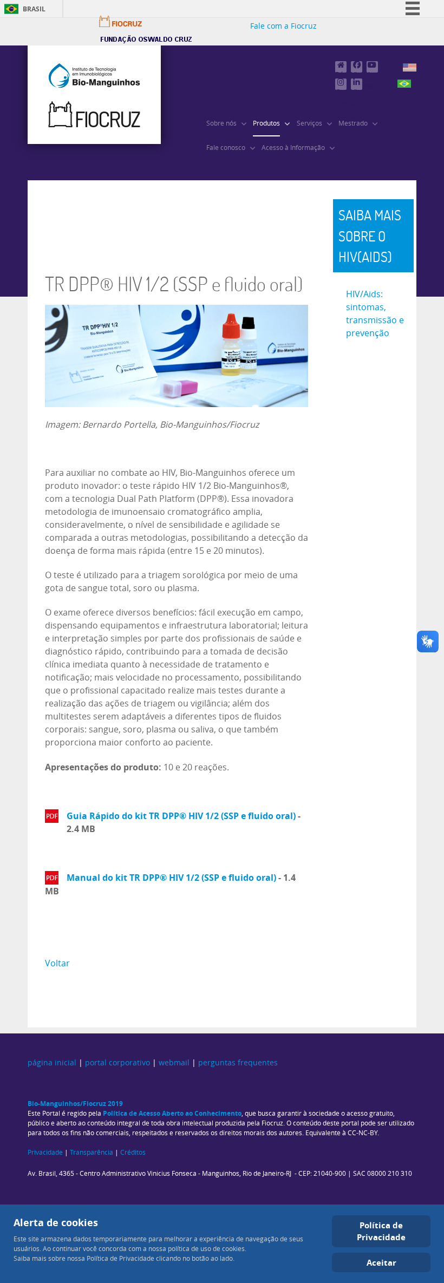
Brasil (34, 9)
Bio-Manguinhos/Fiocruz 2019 (75, 1103)
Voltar (57, 963)
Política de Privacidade (381, 1231)
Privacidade (45, 1152)
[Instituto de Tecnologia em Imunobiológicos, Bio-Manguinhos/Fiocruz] (94, 94)
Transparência (91, 1152)
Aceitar (381, 1262)
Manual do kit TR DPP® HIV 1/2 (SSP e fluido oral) (171, 877)
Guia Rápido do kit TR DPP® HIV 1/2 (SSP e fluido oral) (181, 816)
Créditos (133, 1152)
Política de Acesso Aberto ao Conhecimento (172, 1113)
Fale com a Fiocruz (283, 26)
